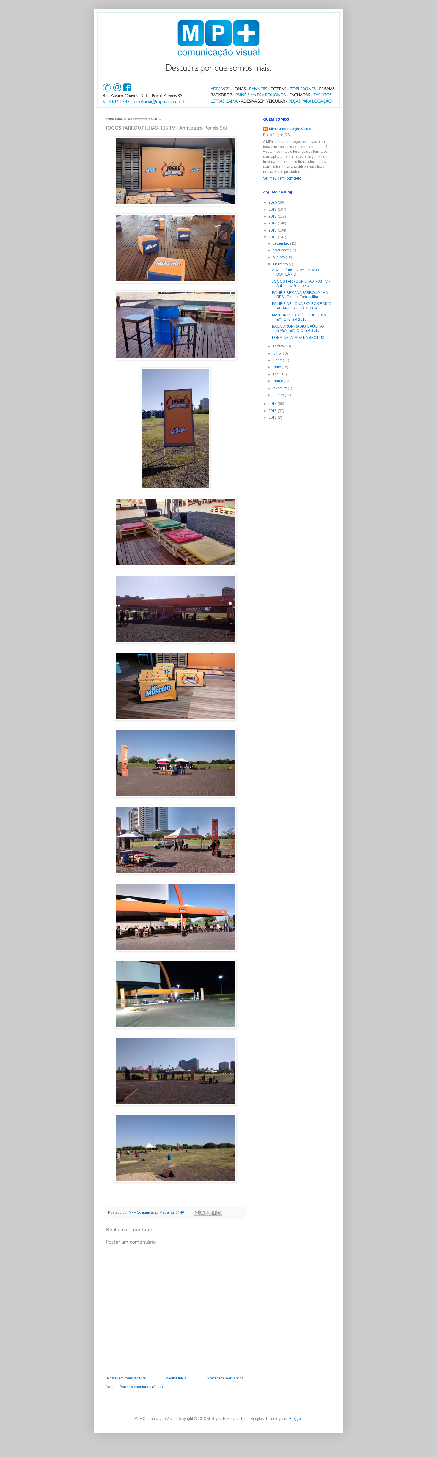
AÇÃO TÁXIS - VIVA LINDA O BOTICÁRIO (295, 272)
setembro (281, 264)
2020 (273, 202)
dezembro (281, 243)
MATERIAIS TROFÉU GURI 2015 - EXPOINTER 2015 (300, 317)
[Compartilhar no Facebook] (214, 1213)
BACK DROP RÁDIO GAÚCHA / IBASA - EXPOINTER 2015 (298, 328)
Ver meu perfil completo (282, 178)
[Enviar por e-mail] (197, 1213)
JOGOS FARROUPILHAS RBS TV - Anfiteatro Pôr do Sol (301, 283)
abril (276, 374)
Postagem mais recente (126, 1378)
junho (278, 360)
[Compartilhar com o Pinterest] (219, 1213)
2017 (273, 223)
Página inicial (177, 1378)
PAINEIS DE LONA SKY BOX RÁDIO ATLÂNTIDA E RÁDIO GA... (301, 306)
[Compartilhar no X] (208, 1213)
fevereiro (280, 388)
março (278, 381)
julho (277, 353)
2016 (273, 230)
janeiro (279, 395)
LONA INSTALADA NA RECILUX (298, 338)
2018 (273, 216)
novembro (281, 250)
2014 (273, 404)
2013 (273, 411)
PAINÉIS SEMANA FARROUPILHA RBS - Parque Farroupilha (300, 295)
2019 (273, 209)
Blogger (295, 1419)
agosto (278, 346)
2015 (273, 237)
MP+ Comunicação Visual (290, 129)
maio (277, 367)
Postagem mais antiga (225, 1378)
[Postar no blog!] (202, 1213)
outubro (279, 257)
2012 (273, 418)
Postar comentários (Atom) (141, 1387)
